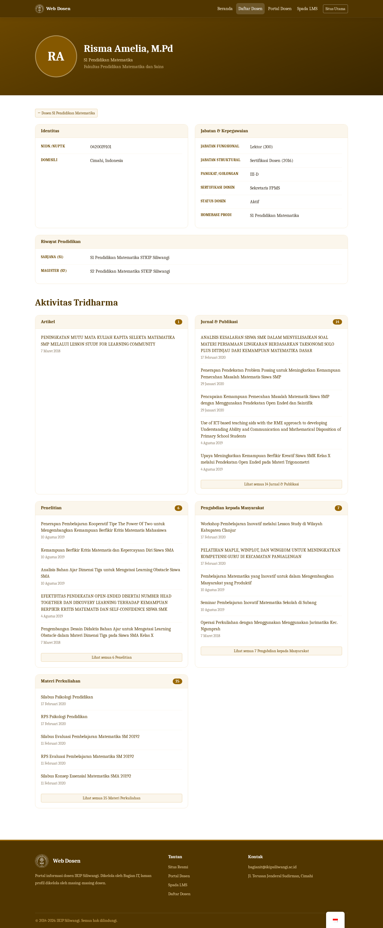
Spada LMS (307, 8)
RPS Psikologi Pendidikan (64, 716)
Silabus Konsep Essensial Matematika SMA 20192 (86, 776)
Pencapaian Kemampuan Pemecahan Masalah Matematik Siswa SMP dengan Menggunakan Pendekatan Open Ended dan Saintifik (265, 400)
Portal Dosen (280, 8)
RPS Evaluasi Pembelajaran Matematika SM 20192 (87, 756)
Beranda (225, 8)
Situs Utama (335, 8)
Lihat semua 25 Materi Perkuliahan (111, 798)
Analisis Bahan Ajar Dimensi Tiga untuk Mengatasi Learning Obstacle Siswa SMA (110, 573)
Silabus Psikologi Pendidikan (67, 697)
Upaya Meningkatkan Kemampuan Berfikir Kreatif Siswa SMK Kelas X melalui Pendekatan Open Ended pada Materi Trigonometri (265, 459)
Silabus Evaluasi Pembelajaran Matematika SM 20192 (90, 736)
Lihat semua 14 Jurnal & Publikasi (271, 484)
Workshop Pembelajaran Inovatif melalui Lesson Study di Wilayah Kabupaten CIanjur (261, 527)
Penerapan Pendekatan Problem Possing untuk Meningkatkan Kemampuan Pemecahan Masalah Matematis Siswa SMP (270, 373)
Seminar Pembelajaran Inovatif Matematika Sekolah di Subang (258, 602)
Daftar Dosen (250, 8)
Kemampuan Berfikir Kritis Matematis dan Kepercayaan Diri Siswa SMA (107, 550)
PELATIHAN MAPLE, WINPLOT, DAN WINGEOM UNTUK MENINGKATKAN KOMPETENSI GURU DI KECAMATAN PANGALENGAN (270, 553)
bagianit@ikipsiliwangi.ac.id (272, 866)
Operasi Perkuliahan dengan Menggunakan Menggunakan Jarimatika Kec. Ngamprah (269, 625)
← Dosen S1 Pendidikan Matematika (66, 113)
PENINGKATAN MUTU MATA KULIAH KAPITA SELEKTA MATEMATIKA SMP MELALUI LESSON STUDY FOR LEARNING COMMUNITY (108, 340)
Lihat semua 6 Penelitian (112, 657)
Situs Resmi (178, 866)
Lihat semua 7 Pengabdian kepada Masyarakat (271, 651)
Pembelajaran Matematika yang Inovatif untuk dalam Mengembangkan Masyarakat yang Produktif (267, 579)
